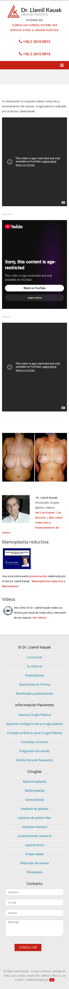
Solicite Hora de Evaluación (34, 760)
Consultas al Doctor (34, 742)
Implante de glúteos (34, 809)
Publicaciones (34, 675)
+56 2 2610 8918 (36, 53)
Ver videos (40, 617)
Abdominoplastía (34, 781)
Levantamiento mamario (35, 836)
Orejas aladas (34, 854)
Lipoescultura (34, 845)
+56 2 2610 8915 (36, 41)
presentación (38, 576)
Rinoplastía (34, 872)
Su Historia (34, 666)
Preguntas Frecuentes (34, 751)
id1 (52, 979)
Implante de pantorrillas (34, 818)
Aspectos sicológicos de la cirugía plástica (34, 724)
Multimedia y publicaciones (34, 693)
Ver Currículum (45, 512)
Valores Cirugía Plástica (34, 715)
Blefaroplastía (34, 791)
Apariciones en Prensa (34, 684)
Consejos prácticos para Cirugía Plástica (34, 733)
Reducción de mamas (34, 863)
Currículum (34, 657)
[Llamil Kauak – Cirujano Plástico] (34, 7)
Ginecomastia (34, 800)
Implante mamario (34, 827)
